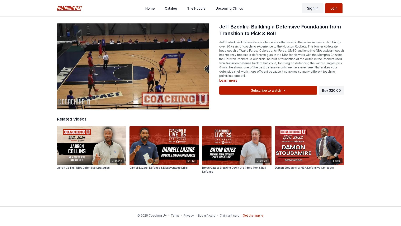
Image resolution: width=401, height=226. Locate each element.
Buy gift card (207, 215)
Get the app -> (253, 215)
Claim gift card (229, 215)
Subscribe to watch (266, 90)
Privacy (189, 215)
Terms (175, 215)
